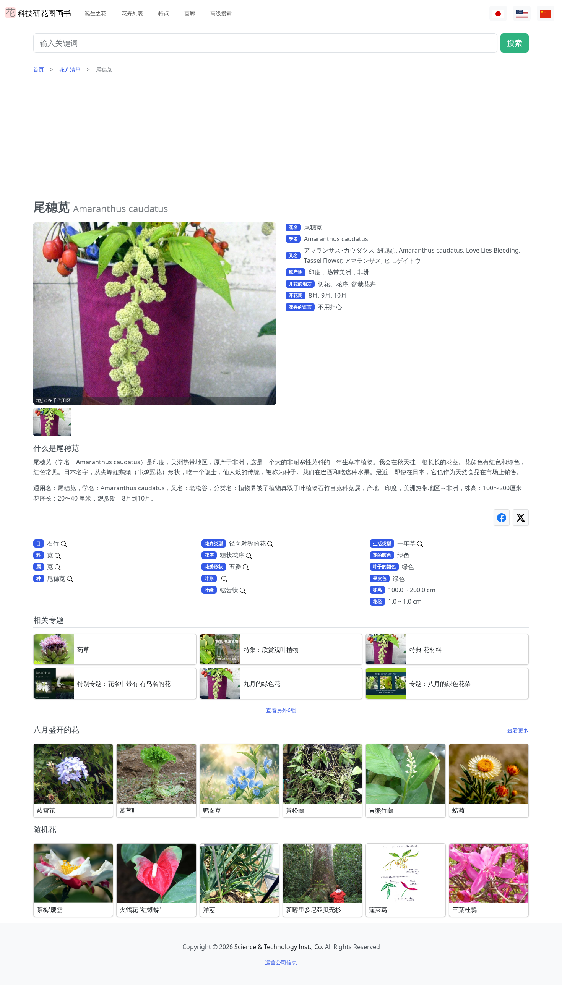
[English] (522, 13)
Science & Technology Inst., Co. (278, 947)
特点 (163, 13)
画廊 (189, 13)
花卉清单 (70, 69)
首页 (38, 69)
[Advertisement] (281, 139)
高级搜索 (221, 13)
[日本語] (498, 13)
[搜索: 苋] (58, 555)
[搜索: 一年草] (420, 543)
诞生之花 (95, 13)
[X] (521, 517)
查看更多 (518, 730)
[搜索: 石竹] (64, 543)
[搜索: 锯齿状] (243, 590)
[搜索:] (224, 578)
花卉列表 (132, 13)
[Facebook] (502, 517)
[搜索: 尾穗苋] (70, 578)
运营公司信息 (281, 962)
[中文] (545, 13)
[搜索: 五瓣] (246, 567)
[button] (52, 422)
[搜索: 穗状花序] (249, 555)
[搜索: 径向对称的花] (270, 543)
